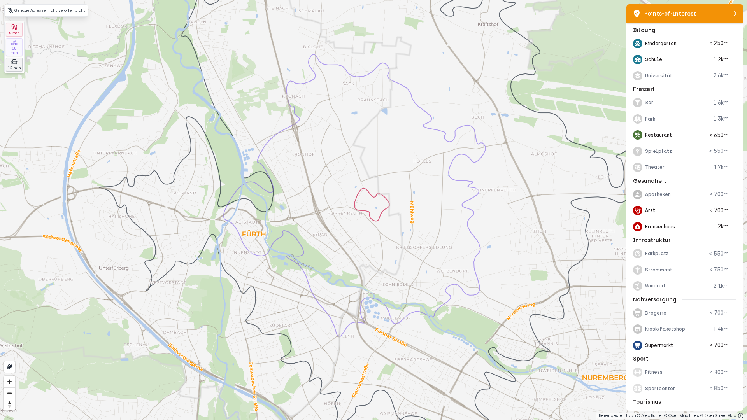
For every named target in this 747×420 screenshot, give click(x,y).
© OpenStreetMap (718, 415)
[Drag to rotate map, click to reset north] (9, 404)
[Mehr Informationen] (740, 415)
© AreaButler (650, 415)
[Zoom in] (9, 381)
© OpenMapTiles (681, 415)
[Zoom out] (9, 393)
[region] (373, 210)
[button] (684, 43)
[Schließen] (735, 13)
